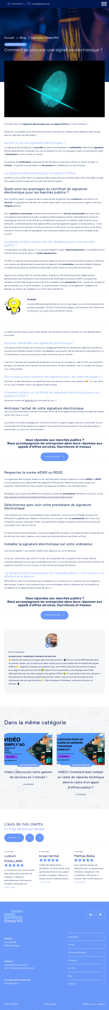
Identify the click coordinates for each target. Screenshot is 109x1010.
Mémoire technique (77, 952)
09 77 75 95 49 (11, 968)
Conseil (71, 944)
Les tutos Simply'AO (15, 44)
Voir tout (12, 837)
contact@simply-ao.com (41, 4)
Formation (72, 960)
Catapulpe (101, 1004)
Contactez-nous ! (53, 456)
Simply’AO (29, 400)
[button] (29, 838)
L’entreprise (73, 937)
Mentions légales (50, 1004)
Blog (70, 976)
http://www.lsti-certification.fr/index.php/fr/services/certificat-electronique (38, 497)
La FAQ (71, 968)
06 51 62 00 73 (17, 4)
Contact (72, 983)
